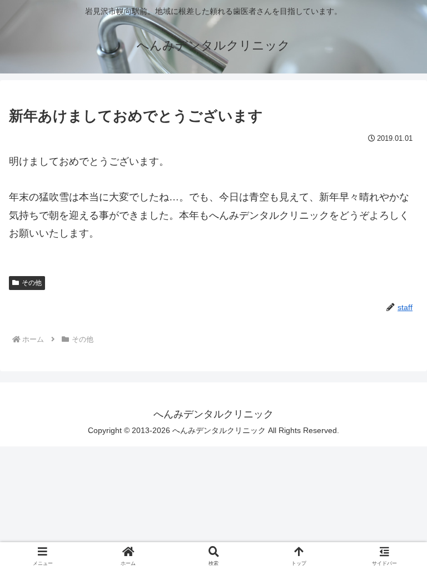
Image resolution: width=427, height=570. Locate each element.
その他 (32, 283)
